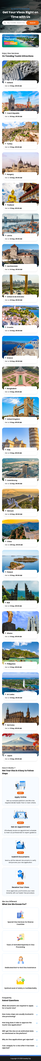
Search (32, 23)
